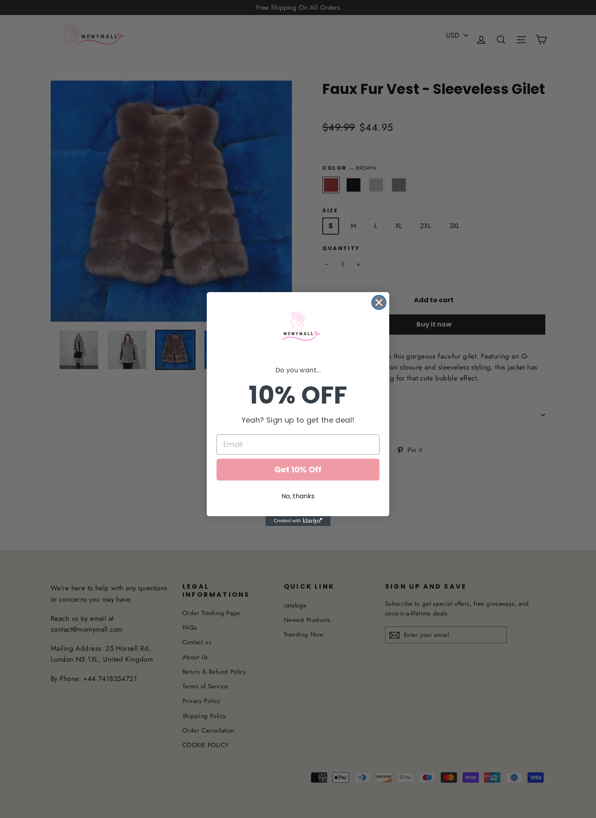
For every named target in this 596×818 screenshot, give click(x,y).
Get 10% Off (298, 469)
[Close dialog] (379, 302)
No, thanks (298, 496)
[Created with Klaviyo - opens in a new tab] (298, 521)
